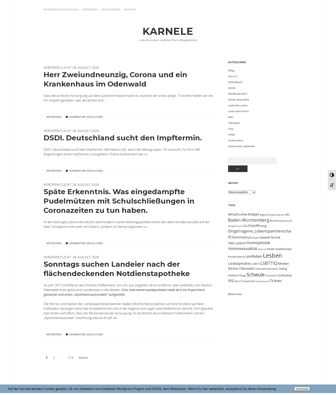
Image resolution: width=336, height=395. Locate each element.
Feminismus (241, 237)
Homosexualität (242, 248)
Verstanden (302, 388)
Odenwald (234, 123)
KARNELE (168, 31)
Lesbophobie (239, 263)
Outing (283, 268)
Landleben (253, 256)
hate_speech (237, 243)
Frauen (255, 237)
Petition (233, 275)
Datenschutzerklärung (61, 9)
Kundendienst (236, 256)
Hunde (231, 88)
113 (70, 358)
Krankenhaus (284, 249)
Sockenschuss (235, 140)
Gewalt (265, 237)
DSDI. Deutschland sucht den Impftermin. (123, 137)
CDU (245, 226)
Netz (230, 117)
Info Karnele (111, 9)
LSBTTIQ (268, 263)
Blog (230, 226)
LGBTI (255, 264)
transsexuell (262, 281)
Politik (231, 134)
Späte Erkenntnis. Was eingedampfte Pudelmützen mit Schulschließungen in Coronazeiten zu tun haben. (119, 201)
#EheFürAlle (237, 214)
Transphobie (248, 281)
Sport (238, 281)
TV (271, 280)
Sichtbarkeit (284, 275)
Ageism (264, 214)
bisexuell (287, 220)
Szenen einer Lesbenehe (241, 146)
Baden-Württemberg (248, 220)
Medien (283, 263)
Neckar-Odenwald (241, 268)
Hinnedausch (235, 82)
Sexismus (271, 275)
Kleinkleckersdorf (237, 93)
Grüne (275, 237)
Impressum (90, 9)
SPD (231, 280)
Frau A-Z (232, 76)
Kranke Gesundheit (238, 99)
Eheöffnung (257, 225)
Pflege (242, 275)
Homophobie (258, 242)
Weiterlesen (53, 117)
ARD (287, 214)
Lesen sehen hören (238, 111)
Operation (272, 268)
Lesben (272, 255)
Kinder (271, 249)
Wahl (278, 281)
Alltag (231, 70)
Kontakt (130, 9)
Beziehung (276, 220)
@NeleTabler (235, 294)
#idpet (253, 214)
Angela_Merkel (276, 214)
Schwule (256, 274)
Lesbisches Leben (238, 105)
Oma (231, 128)
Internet (262, 249)
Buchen (238, 226)
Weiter (83, 358)
